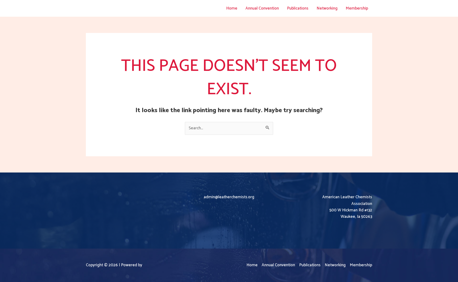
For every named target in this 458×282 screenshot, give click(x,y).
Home (231, 8)
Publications (297, 8)
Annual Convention (262, 8)
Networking (327, 8)
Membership (357, 8)
